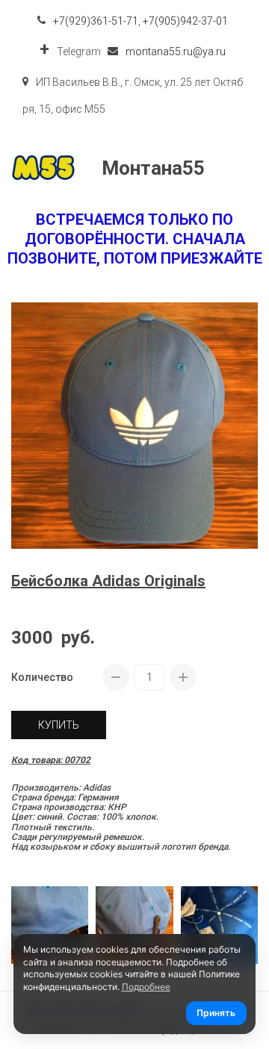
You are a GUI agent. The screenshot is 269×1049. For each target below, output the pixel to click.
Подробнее (146, 986)
